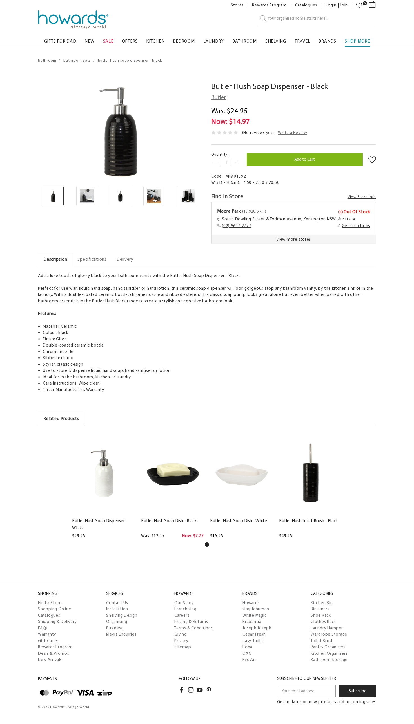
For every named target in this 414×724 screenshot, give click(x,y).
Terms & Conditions (193, 628)
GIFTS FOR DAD (60, 41)
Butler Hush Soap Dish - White (238, 520)
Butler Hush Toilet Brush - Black (308, 520)
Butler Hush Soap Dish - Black (169, 520)
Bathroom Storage (329, 659)
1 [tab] (207, 544)
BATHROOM (244, 41)
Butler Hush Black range (115, 300)
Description (55, 259)
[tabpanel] (103, 485)
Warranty (47, 634)
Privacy (181, 640)
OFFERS (130, 41)
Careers (181, 615)
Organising (116, 621)
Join (344, 5)
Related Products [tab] (61, 418)
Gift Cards (48, 640)
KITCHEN (155, 41)
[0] (359, 5)
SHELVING (275, 41)
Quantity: (220, 154)
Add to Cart (103, 510)
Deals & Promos (53, 653)
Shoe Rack (321, 615)
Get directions (356, 225)
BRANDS (327, 41)
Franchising (185, 608)
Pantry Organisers (328, 646)
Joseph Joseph (256, 628)
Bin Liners (320, 608)
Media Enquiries (121, 634)
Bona (247, 646)
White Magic (254, 615)
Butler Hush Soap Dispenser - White (99, 524)
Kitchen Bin (322, 602)
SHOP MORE (357, 41)
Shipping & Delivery (57, 621)
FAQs (43, 628)
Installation (117, 608)
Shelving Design (121, 615)
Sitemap (182, 646)
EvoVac (249, 659)
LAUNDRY (213, 41)
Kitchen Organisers (329, 653)
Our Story (184, 602)
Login (331, 5)
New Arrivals (50, 659)
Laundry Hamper (327, 628)
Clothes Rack (323, 621)
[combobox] (317, 18)
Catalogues (306, 5)
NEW (89, 41)
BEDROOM (184, 41)
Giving (180, 634)
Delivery (125, 259)
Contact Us (117, 602)
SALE (108, 41)
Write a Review (292, 132)
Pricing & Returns (191, 621)
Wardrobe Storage (329, 634)
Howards (250, 602)
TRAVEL (302, 41)
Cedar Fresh (254, 634)
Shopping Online (54, 608)
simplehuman (255, 608)
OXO (247, 653)
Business (114, 628)
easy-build (252, 640)
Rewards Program (269, 5)
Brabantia (251, 621)
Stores (237, 5)
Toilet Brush (322, 640)
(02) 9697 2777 (236, 225)
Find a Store (50, 602)
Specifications (91, 259)
